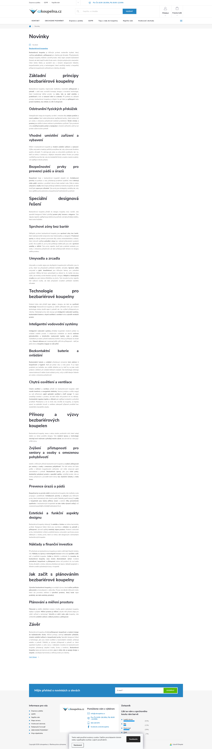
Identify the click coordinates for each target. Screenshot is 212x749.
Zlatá (125, 732)
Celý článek (33, 657)
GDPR (46, 3)
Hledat (129, 11)
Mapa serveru (36, 720)
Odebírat (170, 690)
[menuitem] (35, 20)
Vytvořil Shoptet (178, 744)
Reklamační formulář (38, 727)
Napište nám (56, 3)
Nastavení (78, 745)
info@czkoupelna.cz (98, 714)
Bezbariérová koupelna (38, 48)
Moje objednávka (37, 733)
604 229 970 (95, 723)
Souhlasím (133, 739)
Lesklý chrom (128, 719)
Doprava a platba (34, 3)
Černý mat (127, 728)
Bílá (125, 724)
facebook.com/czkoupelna (100, 727)
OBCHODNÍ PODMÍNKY (39, 730)
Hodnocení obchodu (38, 724)
